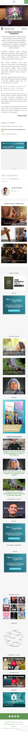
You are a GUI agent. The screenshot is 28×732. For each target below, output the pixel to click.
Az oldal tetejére (21, 730)
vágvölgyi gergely (12, 175)
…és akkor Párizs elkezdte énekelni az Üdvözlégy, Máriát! (14, 261)
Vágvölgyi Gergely (9, 29)
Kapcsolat (20, 722)
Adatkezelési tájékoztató (9, 724)
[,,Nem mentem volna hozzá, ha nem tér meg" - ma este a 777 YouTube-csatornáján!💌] (21, 600)
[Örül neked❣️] (21, 607)
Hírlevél (17, 724)
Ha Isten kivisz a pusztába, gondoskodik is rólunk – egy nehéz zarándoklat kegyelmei (14, 372)
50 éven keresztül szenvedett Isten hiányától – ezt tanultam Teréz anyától (13, 391)
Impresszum (15, 722)
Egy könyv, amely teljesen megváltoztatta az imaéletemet (14, 224)
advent (4, 175)
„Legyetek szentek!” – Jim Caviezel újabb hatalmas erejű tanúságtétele (13, 515)
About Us (22, 724)
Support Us (14, 726)
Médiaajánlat (8, 722)
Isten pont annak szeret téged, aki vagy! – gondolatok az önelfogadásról (14, 353)
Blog (3, 134)
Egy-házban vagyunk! (8, 705)
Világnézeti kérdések (14, 240)
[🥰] (6, 615)
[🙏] (21, 615)
